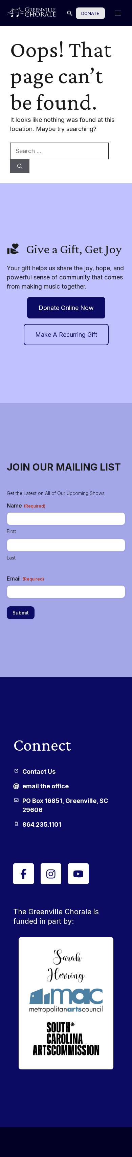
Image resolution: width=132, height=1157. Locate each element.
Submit (21, 613)
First (11, 531)
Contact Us (39, 771)
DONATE (90, 13)
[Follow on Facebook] (23, 873)
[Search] (19, 166)
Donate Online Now (66, 307)
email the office (45, 786)
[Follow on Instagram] (51, 873)
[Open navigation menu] (118, 13)
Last (11, 558)
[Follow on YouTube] (78, 873)
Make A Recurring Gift (66, 334)
